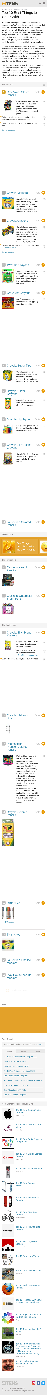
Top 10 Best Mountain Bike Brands (29, 1228)
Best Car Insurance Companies (16, 1076)
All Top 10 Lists (6, 9)
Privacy (10, 1388)
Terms (4, 1388)
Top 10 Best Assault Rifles (28, 1270)
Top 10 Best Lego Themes (28, 1256)
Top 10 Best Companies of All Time (28, 1111)
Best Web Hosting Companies (15, 1095)
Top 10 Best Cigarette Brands (26, 1242)
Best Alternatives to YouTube (15, 1090)
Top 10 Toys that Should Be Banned (29, 1330)
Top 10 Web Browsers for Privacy (28, 1286)
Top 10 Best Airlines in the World (28, 1125)
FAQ (23, 1388)
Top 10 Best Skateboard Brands (27, 1198)
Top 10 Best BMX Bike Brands (26, 1213)
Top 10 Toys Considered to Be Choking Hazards (28, 1315)
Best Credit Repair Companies (16, 1085)
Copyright (17, 1388)
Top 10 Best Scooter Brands (25, 1184)
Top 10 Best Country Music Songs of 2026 (20, 1057)
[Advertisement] (23, 164)
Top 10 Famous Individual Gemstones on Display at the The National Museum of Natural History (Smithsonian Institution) (28, 1349)
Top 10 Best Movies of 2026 (15, 1061)
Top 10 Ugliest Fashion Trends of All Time (27, 1362)
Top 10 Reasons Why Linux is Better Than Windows (29, 1301)
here (40, 1044)
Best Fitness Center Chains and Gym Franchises (23, 1080)
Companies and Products (20, 9)
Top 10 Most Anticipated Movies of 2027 (19, 1071)
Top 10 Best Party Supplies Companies (29, 1140)
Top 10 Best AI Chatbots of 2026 (16, 1066)
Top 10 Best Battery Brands (29, 1168)
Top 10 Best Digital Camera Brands (29, 1155)
